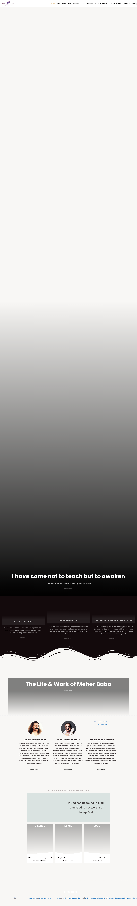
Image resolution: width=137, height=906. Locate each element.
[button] (65, 3)
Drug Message (88, 3)
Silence (40, 826)
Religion (68, 826)
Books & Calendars (101, 3)
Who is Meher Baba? (35, 739)
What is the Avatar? (68, 739)
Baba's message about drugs (68, 790)
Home (53, 3)
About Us (127, 3)
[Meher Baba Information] (8, 3)
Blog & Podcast (116, 3)
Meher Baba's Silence (102, 739)
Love (97, 826)
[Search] (133, 3)
